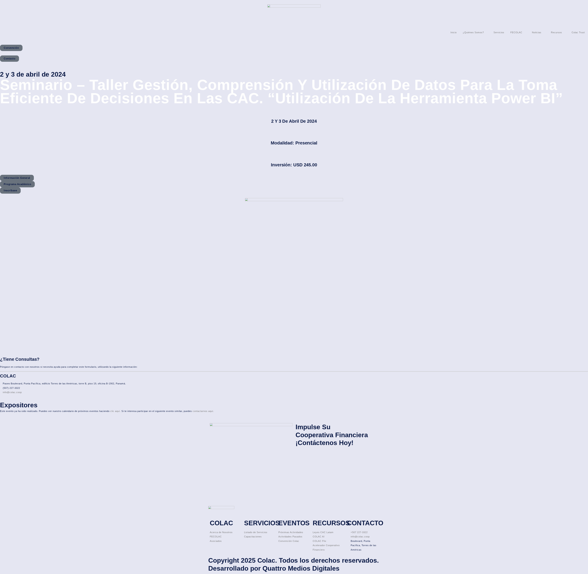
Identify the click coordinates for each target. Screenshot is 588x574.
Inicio (453, 32)
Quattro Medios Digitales (300, 568)
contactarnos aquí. (203, 411)
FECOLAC (516, 32)
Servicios (499, 32)
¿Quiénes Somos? (473, 32)
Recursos (556, 32)
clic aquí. (115, 411)
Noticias (536, 32)
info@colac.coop (12, 392)
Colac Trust (578, 32)
